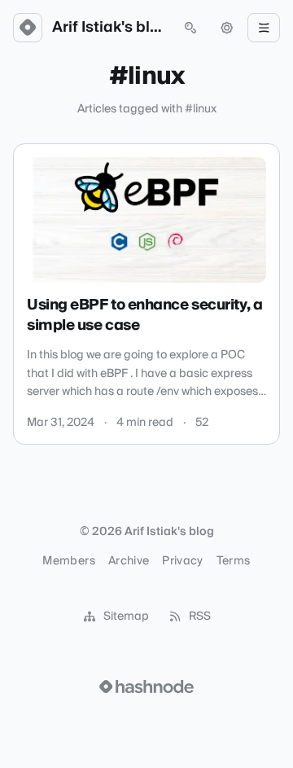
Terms (233, 561)
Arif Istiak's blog (109, 27)
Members (68, 561)
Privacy (182, 561)
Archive (128, 561)
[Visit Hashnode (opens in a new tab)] (146, 686)
